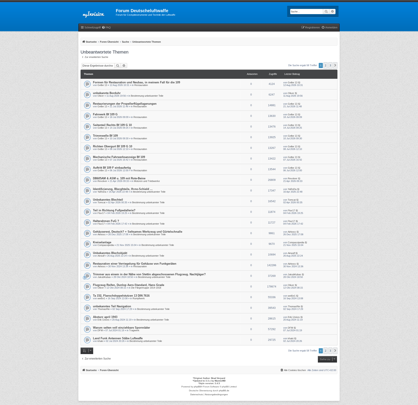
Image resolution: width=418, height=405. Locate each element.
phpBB (197, 386)
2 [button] (325, 65)
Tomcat (101, 202)
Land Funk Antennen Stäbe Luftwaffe (118, 338)
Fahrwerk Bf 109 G (105, 114)
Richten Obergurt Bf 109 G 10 (112, 146)
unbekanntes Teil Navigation (112, 306)
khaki (100, 341)
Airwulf (101, 255)
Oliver (101, 95)
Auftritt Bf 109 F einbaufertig (112, 167)
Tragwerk (134, 330)
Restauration (141, 85)
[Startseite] (97, 12)
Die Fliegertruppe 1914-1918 (146, 287)
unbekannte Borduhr (107, 93)
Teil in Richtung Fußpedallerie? (114, 210)
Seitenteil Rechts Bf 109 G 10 (112, 125)
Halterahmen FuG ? (106, 221)
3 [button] (330, 65)
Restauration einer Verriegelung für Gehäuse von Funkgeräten (134, 263)
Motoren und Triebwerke (147, 181)
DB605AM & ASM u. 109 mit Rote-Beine (119, 178)
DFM (100, 330)
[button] (335, 65)
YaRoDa (102, 191)
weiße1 (101, 298)
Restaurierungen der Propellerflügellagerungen (125, 103)
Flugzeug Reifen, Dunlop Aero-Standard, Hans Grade (128, 285)
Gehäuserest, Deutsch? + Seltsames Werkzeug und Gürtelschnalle (137, 231)
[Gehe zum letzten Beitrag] (299, 82)
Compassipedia (106, 245)
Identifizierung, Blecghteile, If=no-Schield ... (123, 189)
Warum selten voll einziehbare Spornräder (121, 327)
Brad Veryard (218, 378)
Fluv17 (101, 213)
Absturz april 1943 (105, 317)
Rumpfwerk (139, 298)
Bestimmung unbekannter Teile (147, 95)
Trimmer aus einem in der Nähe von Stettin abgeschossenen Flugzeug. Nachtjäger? (149, 274)
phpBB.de (224, 390)
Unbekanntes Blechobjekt (110, 253)
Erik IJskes (104, 319)
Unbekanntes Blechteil (108, 199)
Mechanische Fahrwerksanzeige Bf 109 (119, 157)
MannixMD (220, 381)
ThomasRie (104, 309)
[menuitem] (106, 28)
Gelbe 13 (102, 85)
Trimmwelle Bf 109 (105, 135)
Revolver (102, 181)
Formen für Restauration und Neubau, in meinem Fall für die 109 (136, 82)
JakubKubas (104, 277)
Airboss (102, 234)
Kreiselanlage (102, 242)
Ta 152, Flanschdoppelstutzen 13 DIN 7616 (121, 295)
